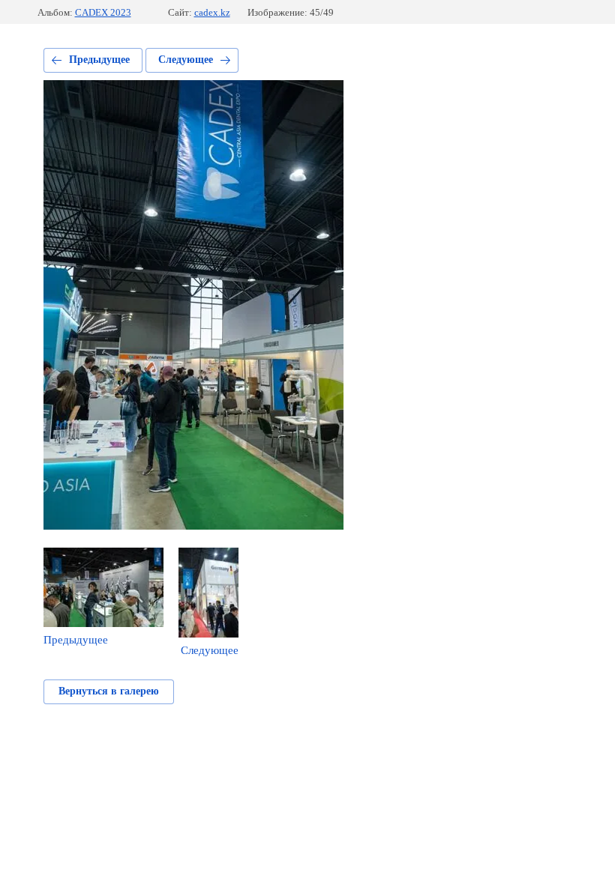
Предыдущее (99, 59)
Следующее (185, 59)
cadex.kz (212, 12)
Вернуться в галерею (108, 691)
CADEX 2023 (103, 12)
